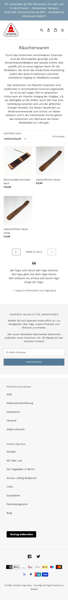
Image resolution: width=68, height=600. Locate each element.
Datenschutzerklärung (20, 403)
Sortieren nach (12, 133)
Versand (11, 420)
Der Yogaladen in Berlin (20, 469)
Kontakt (11, 451)
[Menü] (62, 29)
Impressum (13, 411)
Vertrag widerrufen (21, 534)
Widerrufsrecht (16, 429)
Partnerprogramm (17, 504)
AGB (9, 394)
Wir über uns (14, 460)
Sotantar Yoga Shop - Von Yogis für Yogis (32, 585)
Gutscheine (13, 495)
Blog (9, 513)
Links (10, 486)
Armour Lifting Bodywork (22, 478)
